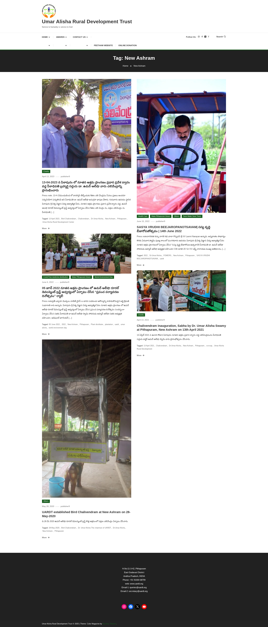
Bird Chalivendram (68, 219)
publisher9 (65, 176)
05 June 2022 (54, 324)
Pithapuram (121, 219)
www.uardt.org (136, 583)
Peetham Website (103, 45)
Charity (46, 171)
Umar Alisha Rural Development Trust (87, 21)
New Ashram (110, 219)
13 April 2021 (149, 346)
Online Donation (127, 45)
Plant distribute (97, 324)
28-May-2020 (54, 528)
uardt (162, 259)
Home (45, 37)
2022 (146, 255)
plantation (109, 324)
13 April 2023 (54, 219)
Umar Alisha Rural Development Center (58, 222)
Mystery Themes (109, 624)
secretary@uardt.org (138, 591)
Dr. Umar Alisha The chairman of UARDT (94, 528)
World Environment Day (104, 277)
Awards (60, 37)
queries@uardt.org (138, 587)
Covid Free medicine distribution (55, 277)
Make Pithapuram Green (160, 216)
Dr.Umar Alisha (155, 255)
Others (176, 216)
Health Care (142, 216)
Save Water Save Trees (192, 216)
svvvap (209, 346)
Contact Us (79, 37)
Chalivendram (83, 219)
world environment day (58, 328)
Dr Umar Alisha (97, 219)
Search (219, 37)
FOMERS (167, 255)
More (44, 228)
